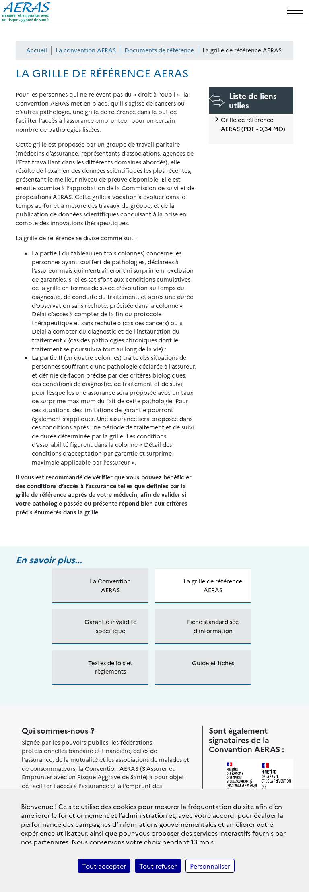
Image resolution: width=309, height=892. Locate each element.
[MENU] (295, 11)
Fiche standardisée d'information (213, 626)
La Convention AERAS (110, 585)
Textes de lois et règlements (110, 667)
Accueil (36, 50)
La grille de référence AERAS (212, 585)
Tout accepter (104, 865)
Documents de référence (159, 50)
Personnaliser (210, 865)
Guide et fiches (213, 663)
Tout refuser (158, 865)
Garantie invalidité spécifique (110, 626)
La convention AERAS (86, 50)
